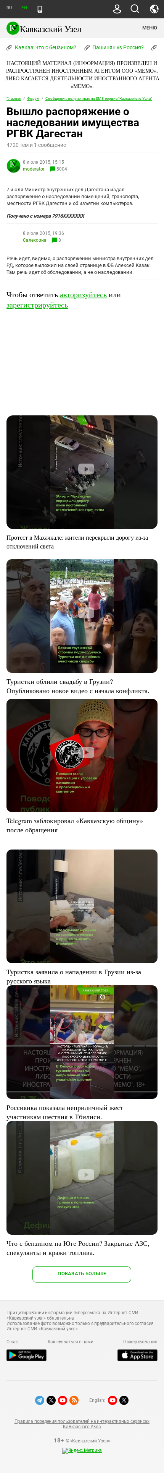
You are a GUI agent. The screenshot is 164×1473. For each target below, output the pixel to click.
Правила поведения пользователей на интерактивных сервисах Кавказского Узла (82, 1424)
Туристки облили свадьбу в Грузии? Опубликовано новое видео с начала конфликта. (78, 686)
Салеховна (35, 240)
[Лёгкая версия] (40, 9)
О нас (12, 1341)
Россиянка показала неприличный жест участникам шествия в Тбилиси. (64, 1112)
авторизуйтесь (83, 294)
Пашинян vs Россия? (117, 47)
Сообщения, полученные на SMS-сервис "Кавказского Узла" (98, 98)
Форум (33, 98)
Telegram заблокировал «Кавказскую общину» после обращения (74, 825)
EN (24, 7)
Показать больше (82, 1273)
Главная (13, 98)
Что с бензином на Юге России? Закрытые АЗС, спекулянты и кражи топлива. (78, 1248)
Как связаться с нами (70, 1341)
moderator (34, 169)
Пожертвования (140, 1341)
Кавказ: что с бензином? (45, 47)
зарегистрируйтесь (37, 304)
